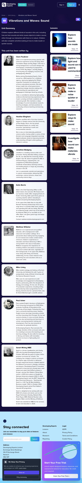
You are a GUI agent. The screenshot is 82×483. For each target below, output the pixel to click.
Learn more (22, 468)
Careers (30, 5)
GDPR (64, 429)
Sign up (71, 5)
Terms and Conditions (70, 435)
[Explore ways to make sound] (59, 120)
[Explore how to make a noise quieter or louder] (59, 90)
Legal (64, 426)
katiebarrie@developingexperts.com (33, 219)
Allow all (21, 473)
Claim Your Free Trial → (61, 476)
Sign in (61, 5)
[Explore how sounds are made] (59, 40)
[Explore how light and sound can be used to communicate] (59, 63)
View (73, 49)
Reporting (46, 439)
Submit (34, 439)
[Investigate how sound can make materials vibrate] (59, 143)
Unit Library (11, 15)
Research (46, 435)
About (45, 432)
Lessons (45, 429)
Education (22, 5)
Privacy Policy (67, 432)
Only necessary (22, 477)
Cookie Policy (67, 439)
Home (3, 15)
